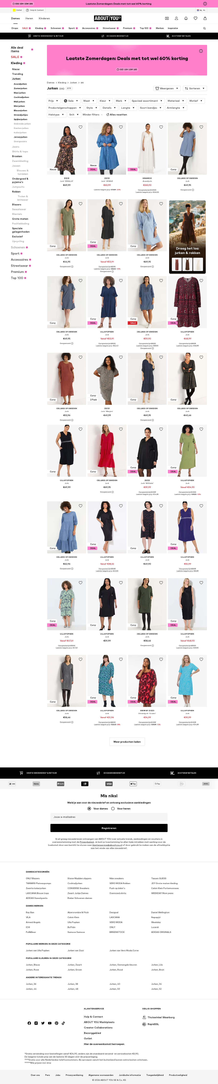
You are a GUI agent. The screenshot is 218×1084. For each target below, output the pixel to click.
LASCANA (115, 917)
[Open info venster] (205, 4)
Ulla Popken (74, 922)
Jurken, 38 (73, 984)
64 (82, 82)
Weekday (156, 922)
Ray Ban (30, 912)
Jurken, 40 (115, 984)
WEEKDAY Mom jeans (162, 893)
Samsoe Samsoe (76, 932)
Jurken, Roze (32, 969)
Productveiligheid (178, 1075)
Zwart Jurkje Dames (78, 893)
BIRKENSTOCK (117, 932)
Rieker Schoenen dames (80, 898)
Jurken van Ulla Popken (37, 950)
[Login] (176, 18)
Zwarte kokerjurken (36, 888)
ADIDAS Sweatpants (37, 898)
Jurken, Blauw (33, 964)
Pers (47, 1075)
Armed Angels (33, 922)
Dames (15, 18)
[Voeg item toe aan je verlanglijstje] (81, 127)
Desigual (114, 912)
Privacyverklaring (74, 1075)
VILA (28, 917)
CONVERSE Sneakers (78, 888)
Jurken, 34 (156, 984)
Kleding (62, 82)
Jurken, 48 (73, 989)
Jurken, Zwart (75, 964)
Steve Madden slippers (79, 878)
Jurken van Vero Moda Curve (124, 950)
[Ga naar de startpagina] (44, 1010)
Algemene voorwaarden (101, 1075)
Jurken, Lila (157, 964)
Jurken (73, 82)
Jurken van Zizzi (76, 950)
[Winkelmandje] (205, 18)
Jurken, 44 (31, 989)
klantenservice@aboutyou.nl (107, 845)
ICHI (28, 927)
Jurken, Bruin (157, 969)
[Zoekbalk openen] (203, 28)
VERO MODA (116, 922)
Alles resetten (118, 114)
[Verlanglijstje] (195, 18)
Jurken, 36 (31, 984)
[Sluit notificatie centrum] (186, 18)
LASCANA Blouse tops (37, 893)
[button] (167, 88)
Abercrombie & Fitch (78, 912)
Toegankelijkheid (155, 1075)
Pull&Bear (31, 932)
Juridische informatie (130, 1075)
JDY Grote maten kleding (164, 883)
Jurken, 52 (156, 989)
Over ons (35, 1075)
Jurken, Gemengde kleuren (123, 964)
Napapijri (156, 917)
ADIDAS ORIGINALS (161, 932)
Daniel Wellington (160, 912)
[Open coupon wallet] (167, 18)
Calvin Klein (73, 917)
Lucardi (155, 927)
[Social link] (29, 1023)
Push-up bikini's (117, 888)
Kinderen (44, 18)
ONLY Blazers (33, 878)
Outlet (19, 10)
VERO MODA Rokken (120, 883)
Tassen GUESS (158, 878)
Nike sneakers (117, 878)
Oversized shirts (118, 893)
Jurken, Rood (116, 969)
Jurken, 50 (115, 989)
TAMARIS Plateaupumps (38, 883)
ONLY (112, 927)
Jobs (57, 1075)
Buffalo (71, 927)
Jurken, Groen (75, 969)
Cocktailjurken (75, 883)
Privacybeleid (87, 842)
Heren (29, 18)
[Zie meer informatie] (67, 189)
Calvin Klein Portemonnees (165, 888)
